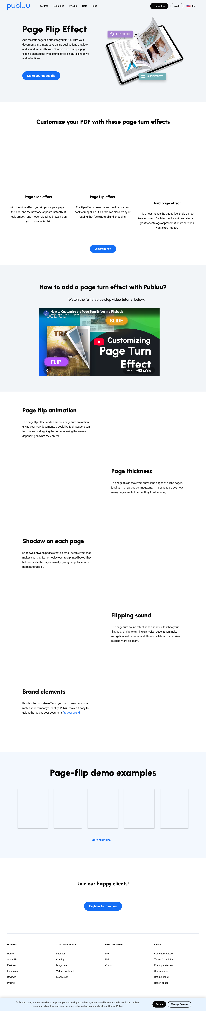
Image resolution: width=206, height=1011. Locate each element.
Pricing (11, 982)
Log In (177, 6)
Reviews (11, 977)
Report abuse (161, 982)
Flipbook (60, 953)
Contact (109, 965)
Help (107, 959)
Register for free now (103, 906)
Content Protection (164, 953)
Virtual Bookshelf (65, 971)
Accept (159, 1004)
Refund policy (161, 977)
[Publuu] (18, 6)
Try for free (159, 6)
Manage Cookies (179, 1004)
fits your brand (71, 712)
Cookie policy (161, 971)
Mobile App (62, 977)
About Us (12, 959)
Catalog (60, 959)
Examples (12, 971)
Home (10, 953)
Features (11, 965)
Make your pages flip (41, 76)
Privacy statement (163, 965)
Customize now (103, 248)
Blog (107, 953)
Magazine (61, 965)
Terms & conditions (164, 959)
